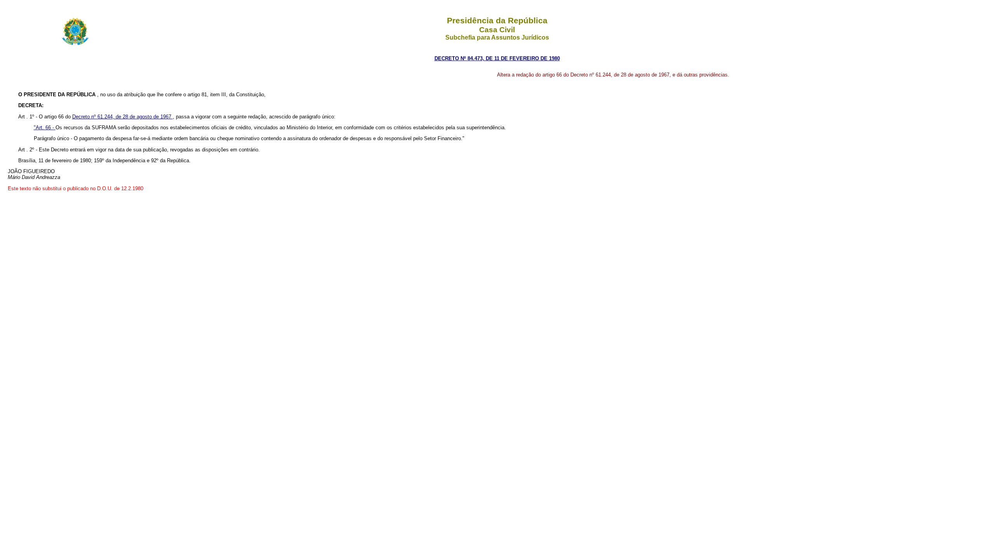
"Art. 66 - (45, 127)
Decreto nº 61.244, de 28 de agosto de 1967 (122, 117)
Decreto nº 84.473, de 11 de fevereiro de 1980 (497, 58)
